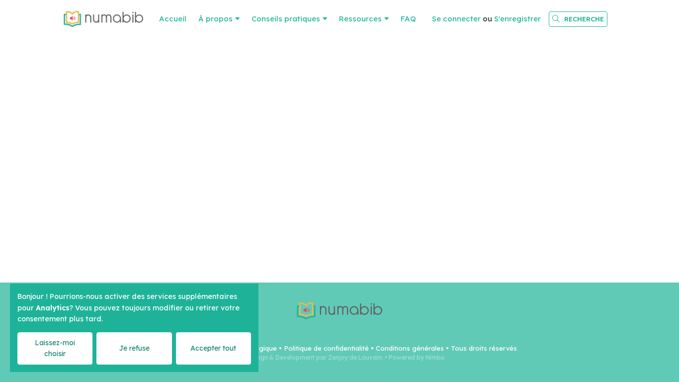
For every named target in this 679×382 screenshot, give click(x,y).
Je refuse (134, 348)
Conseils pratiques (286, 18)
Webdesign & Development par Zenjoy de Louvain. (309, 357)
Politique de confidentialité (326, 348)
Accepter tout (213, 348)
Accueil (172, 18)
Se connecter (456, 18)
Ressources (360, 18)
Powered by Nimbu (416, 357)
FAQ (408, 18)
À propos (215, 18)
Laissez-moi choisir (55, 348)
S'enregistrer (517, 18)
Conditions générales (410, 348)
